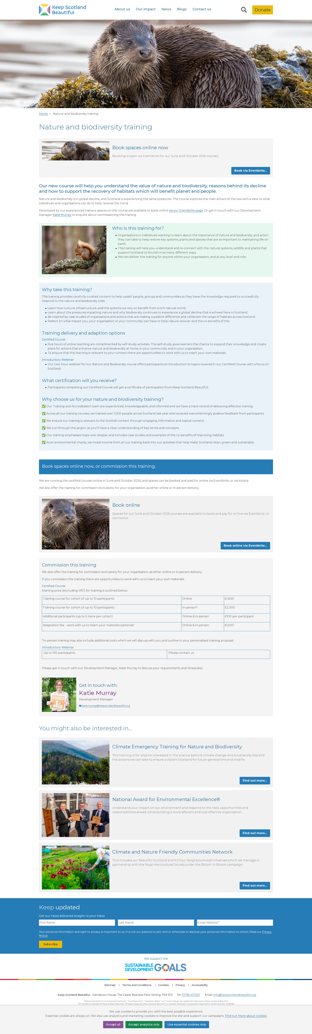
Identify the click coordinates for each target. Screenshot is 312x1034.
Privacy (180, 985)
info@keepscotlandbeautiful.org (234, 994)
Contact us (201, 9)
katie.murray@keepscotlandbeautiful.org (105, 705)
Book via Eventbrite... (250, 170)
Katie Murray (62, 215)
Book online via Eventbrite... (245, 545)
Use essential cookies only (186, 1024)
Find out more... (255, 780)
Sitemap (110, 985)
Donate (263, 9)
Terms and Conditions (136, 985)
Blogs (182, 9)
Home (43, 113)
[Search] (244, 9)
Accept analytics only (143, 1024)
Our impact (146, 9)
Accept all (113, 1024)
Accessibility (200, 985)
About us (122, 9)
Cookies (163, 985)
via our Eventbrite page (186, 210)
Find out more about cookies (246, 1016)
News (166, 9)
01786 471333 (191, 994)
